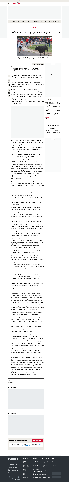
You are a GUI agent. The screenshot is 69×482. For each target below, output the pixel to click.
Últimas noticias (26, 477)
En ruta (34, 466)
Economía (54, 21)
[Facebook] (13, 477)
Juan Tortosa (50, 121)
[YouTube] (9, 479)
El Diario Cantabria (45, 461)
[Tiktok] (11, 479)
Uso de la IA (55, 466)
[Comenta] (9, 80)
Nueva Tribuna (44, 465)
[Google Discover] (11, 477)
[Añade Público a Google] (9, 477)
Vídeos (24, 474)
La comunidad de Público (14, 470)
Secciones (25, 458)
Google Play (57, 473)
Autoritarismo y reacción (37, 477)
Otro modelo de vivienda (37, 474)
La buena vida (35, 461)
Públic (24, 473)
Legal (43, 472)
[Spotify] (15, 479)
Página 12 (44, 470)
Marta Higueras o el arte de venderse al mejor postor (53, 119)
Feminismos (30, 21)
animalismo (10, 382)
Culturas (45, 21)
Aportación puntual (13, 467)
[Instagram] (20, 477)
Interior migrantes (33, 0)
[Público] (16, 3)
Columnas (10, 24)
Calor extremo (47, 0)
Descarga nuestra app (56, 470)
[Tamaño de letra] (9, 90)
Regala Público (12, 469)
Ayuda (10, 472)
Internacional (24, 21)
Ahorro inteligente (36, 465)
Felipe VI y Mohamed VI (26, 0)
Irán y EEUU (51, 0)
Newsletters (11, 466)
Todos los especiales (36, 478)
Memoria (41, 21)
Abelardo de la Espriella (40, 0)
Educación (55, 0)
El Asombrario (44, 466)
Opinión (13, 21)
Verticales (35, 458)
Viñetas (59, 24)
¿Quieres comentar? (37, 440)
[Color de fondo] (9, 96)
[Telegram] (13, 479)
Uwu (33, 462)
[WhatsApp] (17, 479)
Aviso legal (44, 474)
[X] (15, 477)
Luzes (43, 469)
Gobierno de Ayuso (16, 0)
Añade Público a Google (39, 64)
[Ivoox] (20, 479)
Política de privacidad (46, 477)
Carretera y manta (36, 469)
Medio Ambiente (36, 21)
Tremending (18, 21)
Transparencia (54, 461)
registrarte (27, 445)
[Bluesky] (17, 477)
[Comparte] (9, 76)
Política (10, 21)
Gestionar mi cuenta (13, 464)
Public (59, 21)
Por (18, 67)
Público (13, 459)
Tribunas (55, 24)
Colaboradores (45, 458)
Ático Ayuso (21, 0)
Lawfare (34, 473)
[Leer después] (9, 85)
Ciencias (50, 21)
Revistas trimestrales (37, 471)
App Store (57, 476)
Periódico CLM (44, 462)
